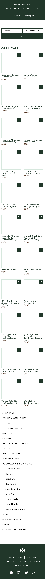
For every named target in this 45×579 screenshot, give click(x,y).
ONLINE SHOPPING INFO (14, 418)
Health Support (10, 459)
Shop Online (15, 558)
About (17, 8)
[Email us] (33, 573)
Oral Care (10, 479)
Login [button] (16, 16)
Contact (35, 562)
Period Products (13, 504)
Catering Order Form (14, 530)
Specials (7, 423)
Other (5, 525)
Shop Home (8, 413)
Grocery (7, 434)
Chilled (6, 439)
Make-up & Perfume (15, 509)
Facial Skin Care (13, 469)
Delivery (31, 558)
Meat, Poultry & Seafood (15, 444)
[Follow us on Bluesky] (26, 573)
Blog (26, 8)
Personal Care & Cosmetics (17, 464)
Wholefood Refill (12, 454)
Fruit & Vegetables (12, 428)
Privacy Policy (22, 566)
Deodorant (11, 484)
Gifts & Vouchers (11, 520)
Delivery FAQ (29, 16)
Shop (9, 8)
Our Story (10, 562)
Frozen (6, 449)
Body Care (10, 494)
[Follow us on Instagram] (18, 573)
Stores (35, 8)
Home (5, 514)
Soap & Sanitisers (14, 489)
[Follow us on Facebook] (11, 573)
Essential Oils (12, 499)
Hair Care (10, 474)
